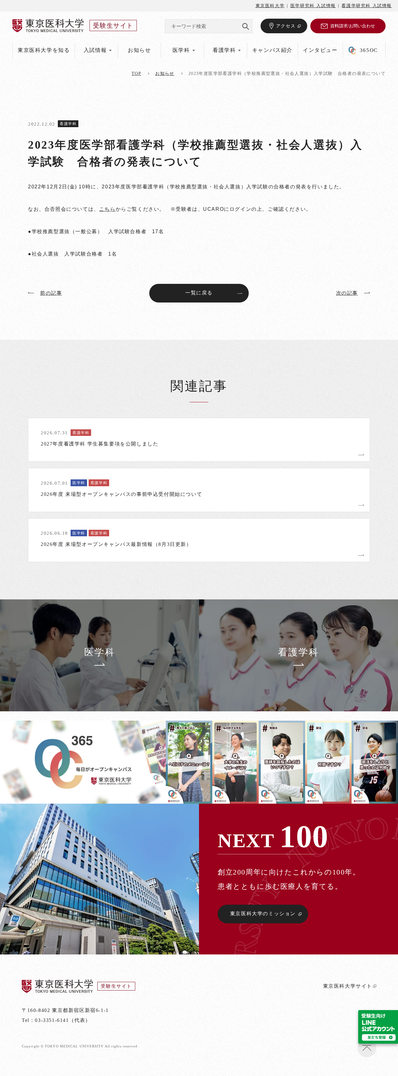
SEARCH (245, 26)
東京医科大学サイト (347, 986)
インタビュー (320, 50)
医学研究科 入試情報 (313, 5)
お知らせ (139, 50)
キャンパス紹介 (272, 50)
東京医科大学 (270, 5)
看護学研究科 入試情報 (366, 5)
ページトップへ (367, 1048)
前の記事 (51, 293)
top (136, 73)
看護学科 (68, 124)
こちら (107, 209)
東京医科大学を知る (44, 50)
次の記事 (347, 293)
